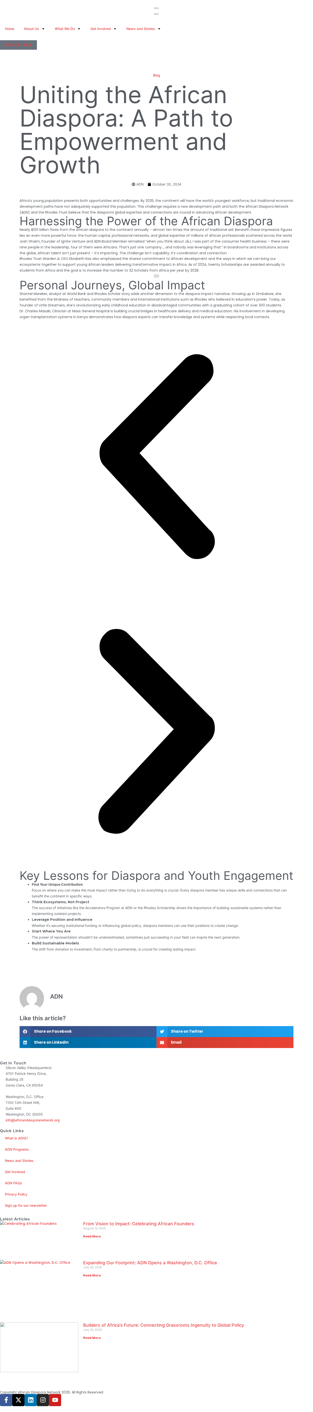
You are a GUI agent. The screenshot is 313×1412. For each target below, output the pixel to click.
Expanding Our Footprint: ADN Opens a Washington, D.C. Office (150, 1262)
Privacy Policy (16, 1194)
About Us (31, 29)
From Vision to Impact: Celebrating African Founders (140, 1223)
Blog (156, 75)
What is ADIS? (16, 1138)
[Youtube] (55, 1400)
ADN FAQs (13, 1183)
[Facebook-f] (6, 1400)
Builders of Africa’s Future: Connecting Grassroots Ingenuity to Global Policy (163, 1325)
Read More (92, 1236)
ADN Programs (17, 1149)
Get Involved (100, 29)
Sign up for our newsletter (26, 1205)
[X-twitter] (18, 1400)
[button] (156, 457)
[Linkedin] (30, 1400)
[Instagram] (43, 1400)
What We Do (65, 29)
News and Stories (140, 29)
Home (9, 29)
